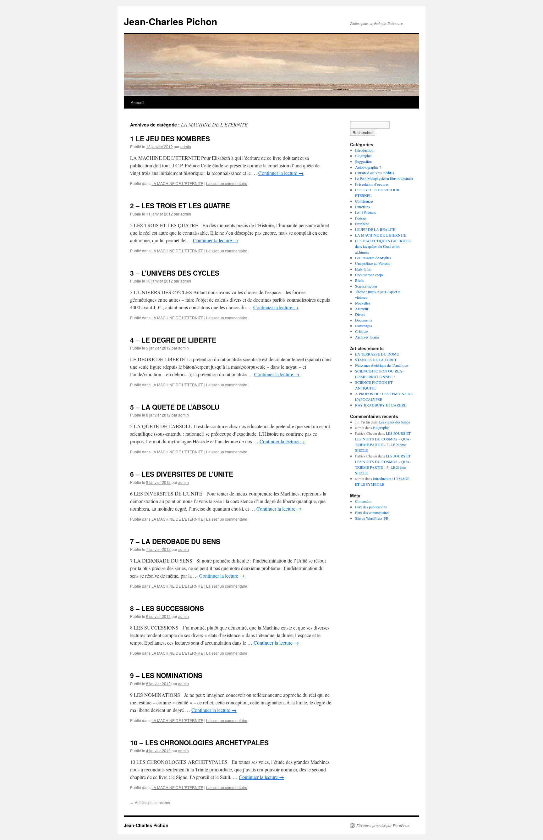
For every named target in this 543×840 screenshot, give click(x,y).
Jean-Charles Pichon (170, 21)
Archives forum (367, 336)
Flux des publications (371, 506)
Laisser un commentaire (226, 183)
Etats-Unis (363, 269)
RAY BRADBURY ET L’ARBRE (380, 404)
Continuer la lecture (281, 173)
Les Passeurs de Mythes (373, 257)
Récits (359, 280)
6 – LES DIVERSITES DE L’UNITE (181, 474)
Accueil (137, 102)
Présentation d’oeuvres (372, 184)
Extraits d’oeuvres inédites (374, 172)
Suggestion (363, 161)
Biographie (363, 155)
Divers (360, 314)
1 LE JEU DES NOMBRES (170, 138)
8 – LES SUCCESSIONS (167, 608)
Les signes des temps (394, 421)
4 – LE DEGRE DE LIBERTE (173, 339)
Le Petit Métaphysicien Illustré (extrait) (384, 178)
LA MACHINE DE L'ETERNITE (177, 183)
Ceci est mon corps (369, 274)
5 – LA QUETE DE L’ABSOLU (174, 407)
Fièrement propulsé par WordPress (382, 825)
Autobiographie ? (368, 167)
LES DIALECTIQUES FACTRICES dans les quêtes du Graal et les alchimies (383, 246)
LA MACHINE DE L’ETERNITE (380, 235)
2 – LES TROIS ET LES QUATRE (180, 205)
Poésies (360, 218)
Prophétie (362, 223)
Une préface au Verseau (372, 263)
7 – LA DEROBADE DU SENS (175, 541)
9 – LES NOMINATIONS (166, 675)
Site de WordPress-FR (371, 518)
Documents (363, 319)
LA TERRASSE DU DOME (377, 353)
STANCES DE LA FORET (376, 359)
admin (185, 146)
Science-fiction (366, 285)
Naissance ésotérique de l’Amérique (381, 365)
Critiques (362, 331)
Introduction (364, 150)
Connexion (363, 501)
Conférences (364, 201)
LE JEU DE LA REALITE (375, 229)
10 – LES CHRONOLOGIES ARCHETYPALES (199, 742)
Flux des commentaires (372, 512)
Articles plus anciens (150, 802)
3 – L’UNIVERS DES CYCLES (174, 272)
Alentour (361, 308)
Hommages (363, 325)
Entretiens (362, 206)
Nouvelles (362, 302)
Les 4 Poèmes (365, 212)
